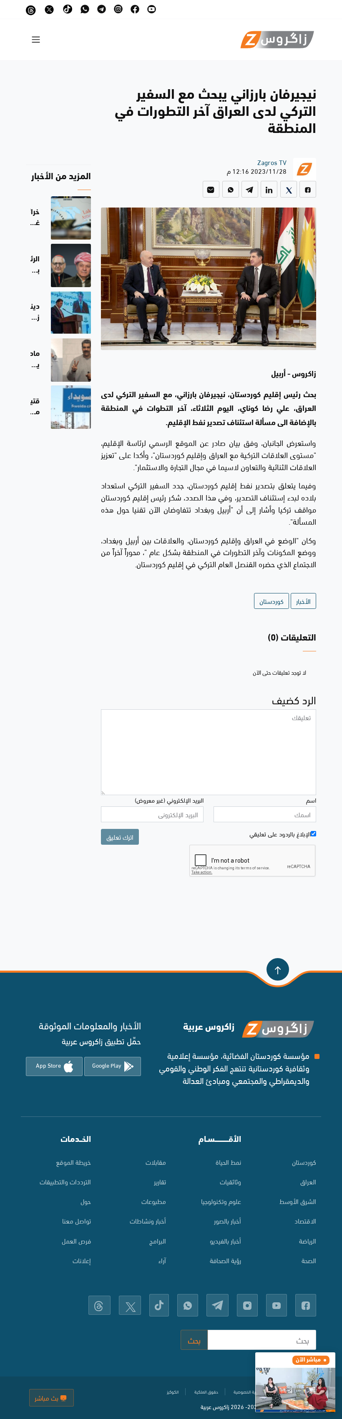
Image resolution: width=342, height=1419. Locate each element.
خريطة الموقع (73, 1161)
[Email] (211, 189)
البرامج (157, 1240)
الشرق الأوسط (297, 1201)
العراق (308, 1181)
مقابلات (156, 1161)
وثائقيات (230, 1181)
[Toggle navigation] (36, 39)
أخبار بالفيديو (225, 1240)
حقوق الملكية (206, 1391)
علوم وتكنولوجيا (221, 1201)
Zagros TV (272, 162)
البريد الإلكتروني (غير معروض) (169, 799)
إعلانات (82, 1260)
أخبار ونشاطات (148, 1220)
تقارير (160, 1181)
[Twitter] (288, 189)
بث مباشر (47, 1397)
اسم (311, 799)
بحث (194, 1340)
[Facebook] (307, 189)
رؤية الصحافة (225, 1260)
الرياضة (307, 1240)
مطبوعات (153, 1201)
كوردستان (271, 601)
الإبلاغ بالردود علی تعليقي (280, 833)
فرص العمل (76, 1240)
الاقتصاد (305, 1220)
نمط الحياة (228, 1161)
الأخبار (303, 601)
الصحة (309, 1260)
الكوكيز (173, 1391)
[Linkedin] (269, 189)
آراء (162, 1260)
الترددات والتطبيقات (65, 1181)
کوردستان (304, 1161)
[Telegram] (249, 189)
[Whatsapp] (230, 189)
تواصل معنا (76, 1220)
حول (85, 1201)
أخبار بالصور (227, 1220)
